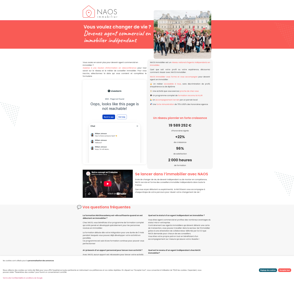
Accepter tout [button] (285, 270)
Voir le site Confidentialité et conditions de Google (22, 278)
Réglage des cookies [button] (268, 270)
